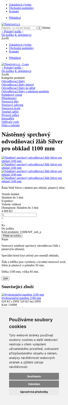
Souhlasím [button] (34, 376)
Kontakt (14, 11)
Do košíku (8, 35)
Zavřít (5, 38)
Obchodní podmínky (21, 8)
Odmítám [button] (34, 384)
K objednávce (23, 35)
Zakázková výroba (20, 4)
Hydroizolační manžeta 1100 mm (21, 298)
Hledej (46, 27)
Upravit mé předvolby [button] (34, 391)
